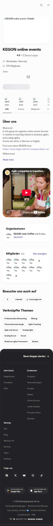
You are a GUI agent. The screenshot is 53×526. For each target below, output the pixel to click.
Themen (30, 389)
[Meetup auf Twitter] (15, 475)
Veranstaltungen (34, 383)
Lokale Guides (33, 407)
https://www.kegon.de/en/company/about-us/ (26, 149)
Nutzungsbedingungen (16, 506)
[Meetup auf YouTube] (24, 475)
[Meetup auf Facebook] (7, 475)
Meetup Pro (9, 441)
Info (5, 429)
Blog (6, 435)
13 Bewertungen (30, 55)
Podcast (7, 459)
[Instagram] (33, 475)
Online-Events (33, 401)
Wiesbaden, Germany (16, 61)
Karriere (7, 447)
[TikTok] (42, 475)
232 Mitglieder (13, 66)
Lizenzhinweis (23, 515)
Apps (6, 453)
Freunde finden (34, 413)
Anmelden (8, 383)
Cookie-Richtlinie (38, 510)
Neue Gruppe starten (34, 356)
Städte (30, 395)
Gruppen (31, 377)
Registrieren (9, 377)
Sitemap (30, 419)
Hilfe (6, 389)
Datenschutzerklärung (38, 506)
